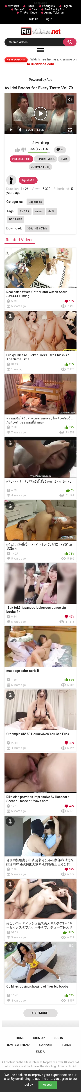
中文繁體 (13, 6)
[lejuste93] (11, 180)
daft (51, 211)
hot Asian (15, 219)
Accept (47, 1084)
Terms (67, 1044)
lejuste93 (28, 180)
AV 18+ (24, 211)
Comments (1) (40, 167)
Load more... (41, 1013)
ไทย (34, 9)
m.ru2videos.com (40, 64)
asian (39, 211)
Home (20, 1038)
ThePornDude (28, 12)
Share (64, 159)
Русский (19, 9)
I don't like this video (23, 150)
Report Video (45, 159)
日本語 (31, 6)
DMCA (40, 1051)
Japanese (35, 202)
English (67, 6)
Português (48, 6)
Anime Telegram (54, 12)
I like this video (17, 150)
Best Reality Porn (55, 9)
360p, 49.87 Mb (37, 228)
